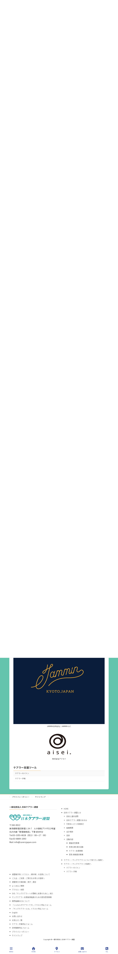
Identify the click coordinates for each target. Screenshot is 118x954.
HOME (66, 808)
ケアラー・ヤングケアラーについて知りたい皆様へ (83, 860)
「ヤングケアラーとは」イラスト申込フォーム (30, 908)
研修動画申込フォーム (20, 928)
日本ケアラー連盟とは (72, 812)
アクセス (57, 952)
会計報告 (69, 831)
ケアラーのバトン (22, 773)
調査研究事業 (74, 843)
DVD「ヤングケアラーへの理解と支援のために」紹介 (32, 893)
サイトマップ (40, 797)
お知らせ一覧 (17, 920)
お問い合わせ (17, 916)
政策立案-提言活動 (76, 847)
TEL (107, 952)
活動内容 (69, 839)
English (15, 912)
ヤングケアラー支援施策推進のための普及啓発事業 (32, 897)
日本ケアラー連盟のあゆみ (76, 820)
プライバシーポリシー (20, 797)
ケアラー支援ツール (25, 767)
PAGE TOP (113, 941)
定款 (68, 835)
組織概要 (69, 827)
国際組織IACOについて (21, 901)
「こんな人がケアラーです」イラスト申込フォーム (32, 905)
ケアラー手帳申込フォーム (22, 924)
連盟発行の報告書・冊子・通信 (24, 882)
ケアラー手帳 (20, 778)
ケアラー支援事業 (76, 850)
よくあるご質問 (18, 885)
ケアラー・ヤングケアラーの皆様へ (77, 864)
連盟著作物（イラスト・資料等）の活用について (31, 874)
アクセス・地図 (18, 889)
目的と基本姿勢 (72, 816)
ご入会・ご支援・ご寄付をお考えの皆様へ (28, 878)
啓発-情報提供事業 (76, 854)
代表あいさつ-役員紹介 (75, 824)
